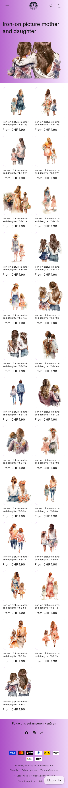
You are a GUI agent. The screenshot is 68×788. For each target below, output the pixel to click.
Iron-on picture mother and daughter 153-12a (48, 413)
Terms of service (49, 770)
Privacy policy (29, 770)
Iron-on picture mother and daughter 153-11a (15, 461)
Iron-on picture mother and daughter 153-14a (48, 365)
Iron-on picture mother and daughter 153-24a (48, 123)
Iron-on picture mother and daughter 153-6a (48, 558)
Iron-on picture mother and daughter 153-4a (48, 606)
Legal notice (23, 775)
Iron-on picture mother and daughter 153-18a (48, 268)
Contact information (44, 775)
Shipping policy (26, 781)
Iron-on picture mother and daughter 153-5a (15, 606)
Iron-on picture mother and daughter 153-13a (15, 413)
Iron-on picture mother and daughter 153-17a (15, 316)
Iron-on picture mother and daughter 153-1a (15, 703)
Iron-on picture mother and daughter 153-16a (48, 316)
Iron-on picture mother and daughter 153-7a (15, 558)
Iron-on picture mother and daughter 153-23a (15, 172)
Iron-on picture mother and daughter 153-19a (15, 268)
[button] (7, 6)
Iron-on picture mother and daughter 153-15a (15, 365)
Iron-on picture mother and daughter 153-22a (48, 172)
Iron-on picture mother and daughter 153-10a (48, 461)
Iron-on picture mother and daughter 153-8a (48, 510)
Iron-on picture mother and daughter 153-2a (48, 654)
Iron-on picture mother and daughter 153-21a (15, 220)
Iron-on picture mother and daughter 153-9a (15, 510)
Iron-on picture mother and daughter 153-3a (15, 654)
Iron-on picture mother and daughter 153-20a (48, 220)
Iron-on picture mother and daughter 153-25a (15, 123)
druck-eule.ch (32, 765)
